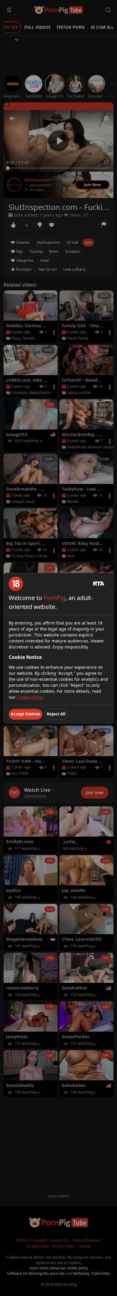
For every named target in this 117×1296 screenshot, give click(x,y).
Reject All (56, 714)
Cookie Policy (29, 697)
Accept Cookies (25, 714)
